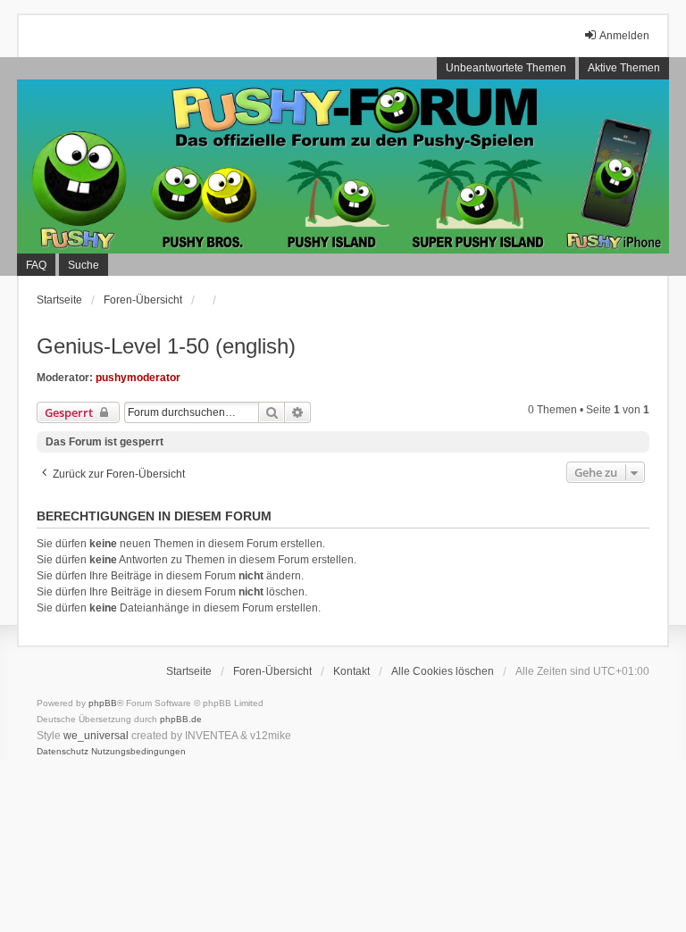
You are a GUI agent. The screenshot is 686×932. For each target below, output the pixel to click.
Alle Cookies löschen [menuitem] (442, 671)
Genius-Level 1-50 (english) (166, 346)
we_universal (96, 735)
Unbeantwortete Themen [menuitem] (506, 68)
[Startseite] (343, 166)
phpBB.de (181, 719)
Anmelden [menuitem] (624, 35)
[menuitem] (62, 752)
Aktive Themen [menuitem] (624, 68)
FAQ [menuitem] (36, 265)
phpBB (102, 703)
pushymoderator (138, 377)
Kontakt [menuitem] (351, 671)
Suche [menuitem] (83, 265)
